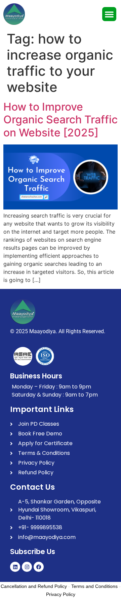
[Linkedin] (15, 567)
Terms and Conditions (94, 586)
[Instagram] (27, 567)
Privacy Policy (60, 594)
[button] (109, 14)
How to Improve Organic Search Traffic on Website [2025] (60, 119)
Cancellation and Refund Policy (34, 586)
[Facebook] (39, 567)
